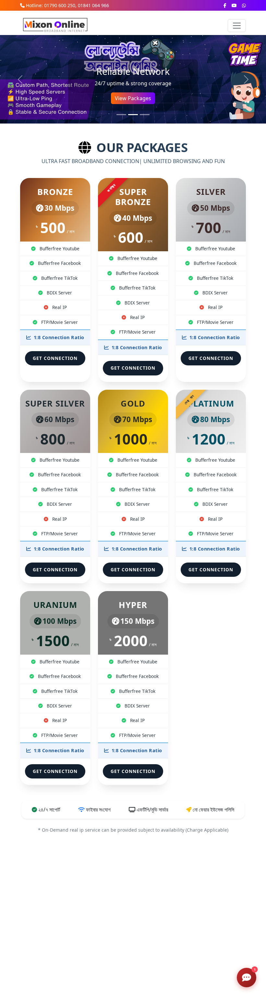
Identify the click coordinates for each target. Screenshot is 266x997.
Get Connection (55, 358)
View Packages (133, 98)
